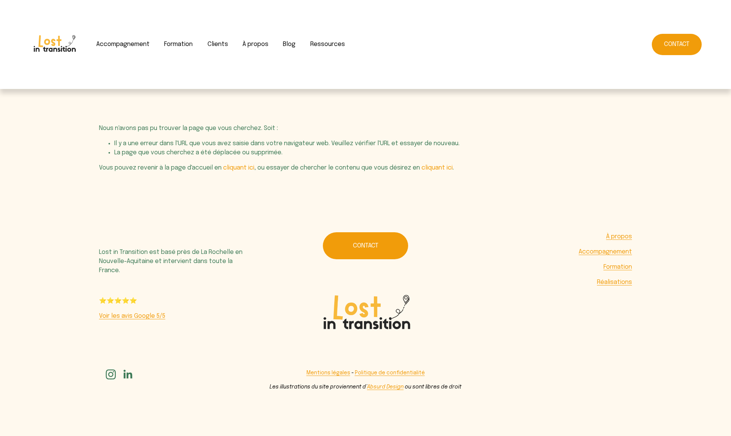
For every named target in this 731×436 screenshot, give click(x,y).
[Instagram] (110, 374)
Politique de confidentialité (390, 373)
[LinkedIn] (127, 374)
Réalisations (614, 282)
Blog (289, 44)
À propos (619, 236)
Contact (677, 44)
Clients (217, 44)
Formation (178, 44)
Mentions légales (328, 373)
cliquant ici (238, 168)
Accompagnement (123, 44)
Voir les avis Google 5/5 (132, 316)
